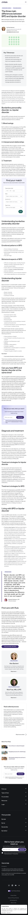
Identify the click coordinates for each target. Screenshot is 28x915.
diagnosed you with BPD (14, 490)
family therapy (16, 476)
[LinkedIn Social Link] (12, 885)
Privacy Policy (15, 853)
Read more (13, 671)
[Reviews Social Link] (19, 885)
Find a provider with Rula (10, 646)
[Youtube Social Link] (15, 885)
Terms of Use (13, 902)
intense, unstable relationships (16, 269)
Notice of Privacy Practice (13, 897)
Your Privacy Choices (15, 890)
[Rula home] (4, 2)
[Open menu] (25, 2)
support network (12, 561)
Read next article (20, 734)
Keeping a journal (15, 546)
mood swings (16, 127)
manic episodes (8, 305)
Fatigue (6, 342)
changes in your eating (16, 550)
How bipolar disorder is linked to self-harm (14, 356)
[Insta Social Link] (9, 885)
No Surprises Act (13, 900)
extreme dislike (5, 152)
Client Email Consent (14, 421)
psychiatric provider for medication (10, 479)
